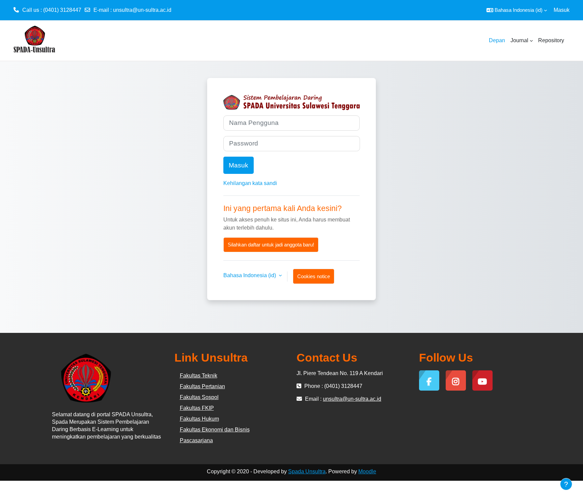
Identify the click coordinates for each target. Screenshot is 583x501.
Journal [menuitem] (519, 40)
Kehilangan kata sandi (250, 183)
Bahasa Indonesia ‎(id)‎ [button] (250, 275)
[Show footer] (566, 484)
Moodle (367, 471)
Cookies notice (313, 276)
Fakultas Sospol (199, 397)
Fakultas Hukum (199, 419)
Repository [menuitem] (551, 40)
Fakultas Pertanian (202, 386)
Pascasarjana (196, 440)
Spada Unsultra (307, 471)
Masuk (562, 10)
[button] (516, 10)
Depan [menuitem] (497, 40)
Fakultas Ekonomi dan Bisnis (215, 429)
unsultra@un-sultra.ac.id (142, 10)
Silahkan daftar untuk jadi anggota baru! (271, 244)
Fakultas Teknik (198, 375)
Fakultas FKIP (197, 408)
